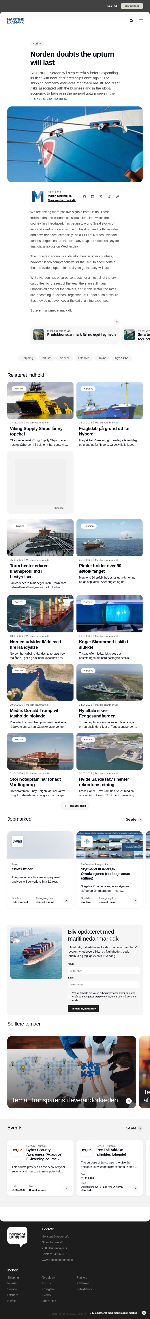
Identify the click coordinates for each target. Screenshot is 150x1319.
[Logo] (15, 21)
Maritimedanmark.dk (62, 200)
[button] (117, 322)
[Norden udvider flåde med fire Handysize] (40, 627)
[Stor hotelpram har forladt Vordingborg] (40, 765)
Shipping (13, 1277)
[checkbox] (69, 996)
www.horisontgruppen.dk (57, 1259)
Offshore (12, 1295)
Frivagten (48, 1289)
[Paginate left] (10, 869)
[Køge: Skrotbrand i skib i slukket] (109, 627)
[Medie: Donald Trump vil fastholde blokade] (40, 696)
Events (46, 1295)
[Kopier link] (117, 196)
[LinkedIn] (92, 196)
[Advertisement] (40, 482)
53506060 (59, 1254)
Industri (12, 1283)
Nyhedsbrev (84, 1289)
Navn (71, 963)
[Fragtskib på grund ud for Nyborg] (109, 414)
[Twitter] (100, 196)
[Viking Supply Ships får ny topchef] (40, 414)
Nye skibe (48, 1277)
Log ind (112, 5)
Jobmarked (49, 1300)
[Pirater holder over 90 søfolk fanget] (109, 551)
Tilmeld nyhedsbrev (84, 1008)
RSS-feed (82, 1283)
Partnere (81, 1277)
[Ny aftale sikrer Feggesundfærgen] (109, 696)
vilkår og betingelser (83, 996)
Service (12, 1289)
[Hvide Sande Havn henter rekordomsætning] (109, 765)
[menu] (141, 20)
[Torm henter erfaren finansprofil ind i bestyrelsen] (40, 554)
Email (71, 977)
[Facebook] (84, 196)
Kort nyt (47, 1283)
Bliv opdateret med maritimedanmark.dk (114, 1312)
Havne (11, 1300)
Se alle (131, 819)
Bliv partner (132, 5)
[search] (131, 20)
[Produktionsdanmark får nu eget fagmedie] (75, 335)
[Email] (109, 196)
